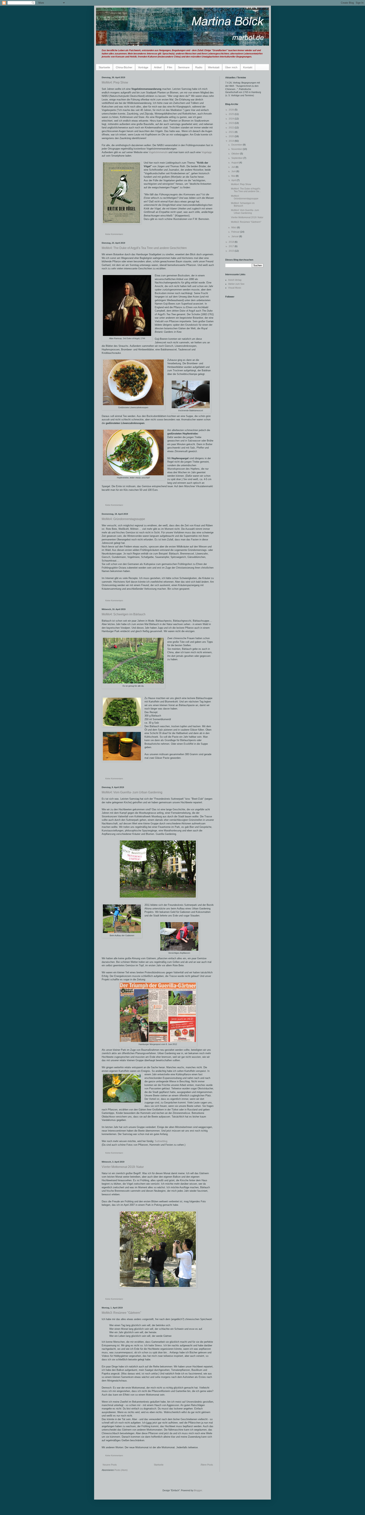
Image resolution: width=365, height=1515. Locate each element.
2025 (232, 114)
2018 (232, 242)
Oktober (235, 153)
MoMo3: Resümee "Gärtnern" (121, 1312)
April (234, 180)
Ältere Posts (207, 1464)
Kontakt (247, 67)
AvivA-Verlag (234, 280)
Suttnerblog (161, 1141)
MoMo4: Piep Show (115, 82)
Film (169, 67)
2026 (232, 109)
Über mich (231, 67)
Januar (235, 236)
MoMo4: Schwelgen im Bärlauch (123, 614)
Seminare (184, 67)
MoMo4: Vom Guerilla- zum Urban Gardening (132, 792)
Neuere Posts (110, 1464)
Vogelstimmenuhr (158, 152)
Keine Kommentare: (114, 234)
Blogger (198, 1490)
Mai (233, 176)
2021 (232, 132)
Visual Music (234, 287)
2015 (232, 251)
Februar (235, 232)
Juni (233, 171)
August (235, 162)
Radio (198, 67)
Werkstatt (213, 67)
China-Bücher (124, 67)
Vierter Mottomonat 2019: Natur (123, 1166)
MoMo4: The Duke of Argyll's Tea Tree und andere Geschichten (144, 248)
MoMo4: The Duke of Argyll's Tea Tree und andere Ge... (246, 190)
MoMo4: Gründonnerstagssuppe (123, 519)
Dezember (237, 144)
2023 (232, 123)
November (237, 149)
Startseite (104, 67)
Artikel (157, 67)
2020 (232, 136)
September (237, 158)
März (234, 227)
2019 (232, 141)
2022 (232, 127)
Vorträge (143, 67)
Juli (233, 167)
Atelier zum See (236, 284)
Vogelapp (207, 152)
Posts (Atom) (121, 1470)
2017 (232, 246)
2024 (232, 118)
